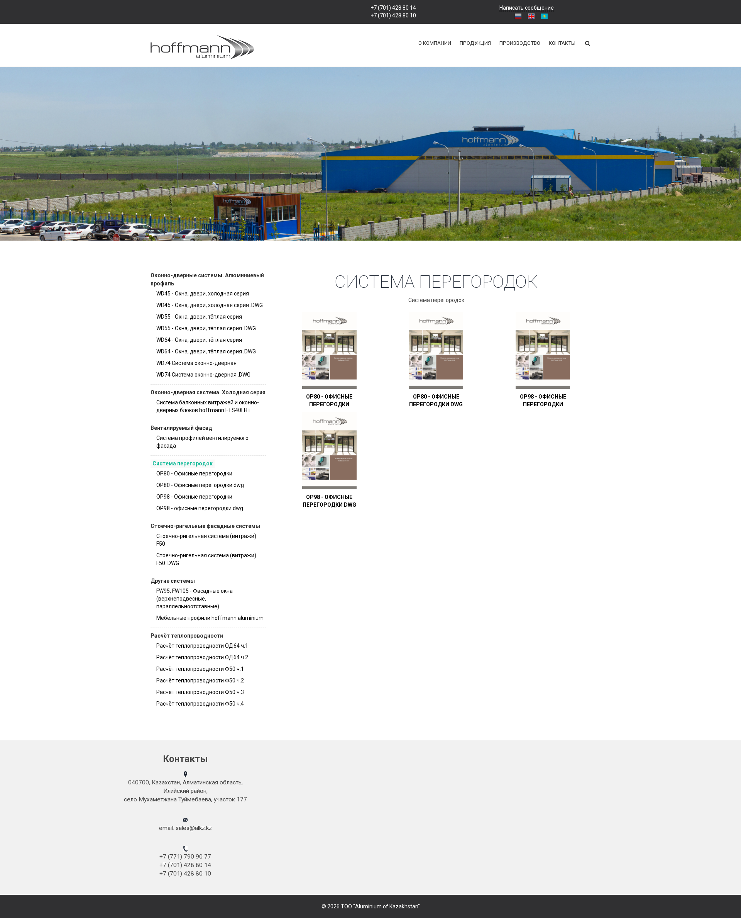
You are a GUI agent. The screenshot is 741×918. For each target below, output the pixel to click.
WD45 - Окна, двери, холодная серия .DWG (209, 305)
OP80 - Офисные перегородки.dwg (200, 485)
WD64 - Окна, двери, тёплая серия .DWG (206, 351)
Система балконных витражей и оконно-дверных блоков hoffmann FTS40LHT (207, 406)
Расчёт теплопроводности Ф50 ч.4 (200, 704)
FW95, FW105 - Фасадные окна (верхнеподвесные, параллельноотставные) (194, 598)
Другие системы (173, 581)
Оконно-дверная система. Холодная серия (208, 392)
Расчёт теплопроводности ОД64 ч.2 (202, 657)
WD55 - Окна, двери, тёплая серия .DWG (206, 328)
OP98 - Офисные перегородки (194, 497)
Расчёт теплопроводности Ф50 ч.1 (200, 669)
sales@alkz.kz (194, 828)
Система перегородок (182, 463)
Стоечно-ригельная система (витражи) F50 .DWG (206, 559)
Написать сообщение (526, 8)
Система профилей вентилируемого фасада (202, 442)
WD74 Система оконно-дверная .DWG (203, 375)
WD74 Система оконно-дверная (196, 363)
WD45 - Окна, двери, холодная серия (202, 293)
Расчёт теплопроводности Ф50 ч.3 (200, 692)
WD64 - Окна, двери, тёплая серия (199, 340)
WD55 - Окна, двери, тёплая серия (199, 317)
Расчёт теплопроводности (187, 636)
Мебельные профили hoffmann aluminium (210, 618)
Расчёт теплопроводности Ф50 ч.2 (200, 680)
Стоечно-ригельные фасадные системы (205, 526)
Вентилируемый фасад (181, 428)
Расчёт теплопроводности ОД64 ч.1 (202, 646)
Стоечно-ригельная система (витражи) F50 (206, 540)
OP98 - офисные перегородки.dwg (199, 508)
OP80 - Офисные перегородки (194, 473)
